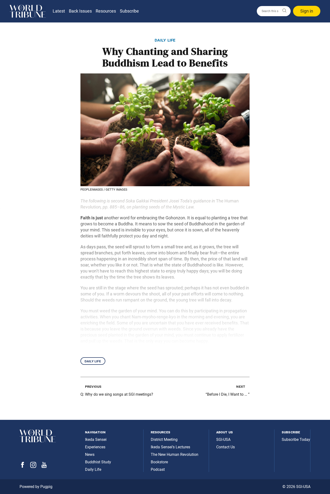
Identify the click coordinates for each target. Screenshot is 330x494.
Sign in (306, 11)
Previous (93, 386)
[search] (274, 11)
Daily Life (93, 361)
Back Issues (80, 11)
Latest (59, 11)
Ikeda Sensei (96, 439)
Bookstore (159, 462)
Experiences (95, 447)
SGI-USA (223, 439)
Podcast (158, 469)
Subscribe (129, 11)
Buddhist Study (98, 462)
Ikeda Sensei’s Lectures (170, 447)
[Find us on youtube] (44, 466)
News (89, 454)
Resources (106, 11)
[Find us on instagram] (33, 466)
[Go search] (284, 10)
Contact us (225, 447)
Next (240, 386)
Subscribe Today (296, 439)
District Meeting (164, 439)
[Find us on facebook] (22, 466)
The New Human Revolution (174, 454)
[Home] (28, 11)
